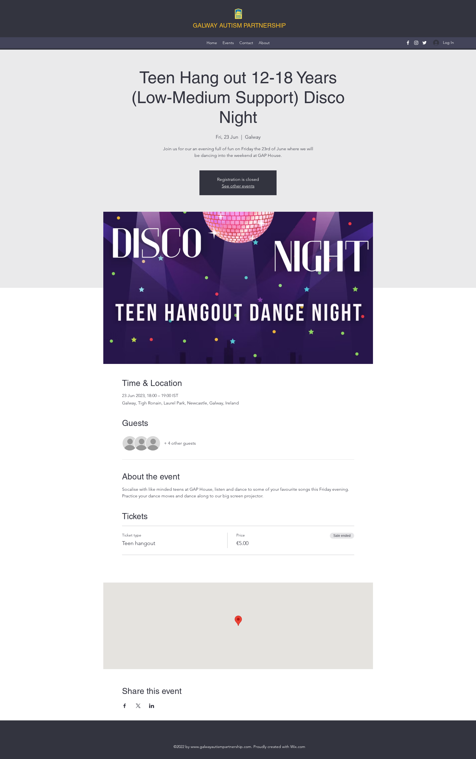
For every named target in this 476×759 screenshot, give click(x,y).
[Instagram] (416, 42)
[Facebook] (408, 42)
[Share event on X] (138, 706)
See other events (238, 186)
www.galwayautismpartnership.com (221, 746)
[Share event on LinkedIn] (151, 706)
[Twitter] (424, 42)
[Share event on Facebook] (124, 706)
